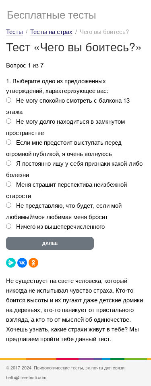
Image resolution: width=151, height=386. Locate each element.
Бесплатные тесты (51, 13)
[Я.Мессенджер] (11, 263)
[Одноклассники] (33, 263)
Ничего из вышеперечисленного (60, 226)
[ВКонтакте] (22, 263)
